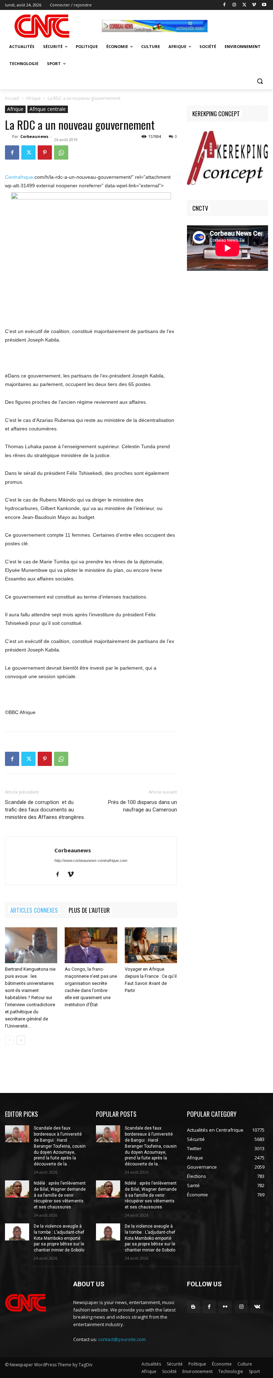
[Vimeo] (254, 5)
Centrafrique (19, 177)
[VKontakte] (257, 1307)
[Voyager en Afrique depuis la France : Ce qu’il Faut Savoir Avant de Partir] (151, 945)
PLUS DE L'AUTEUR (89, 910)
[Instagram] (234, 5)
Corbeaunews (34, 136)
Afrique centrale (48, 109)
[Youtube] (264, 5)
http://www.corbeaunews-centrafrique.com (90, 860)
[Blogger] (193, 1307)
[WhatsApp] (61, 152)
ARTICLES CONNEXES (34, 910)
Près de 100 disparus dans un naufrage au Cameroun (142, 806)
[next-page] (20, 1040)
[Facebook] (224, 5)
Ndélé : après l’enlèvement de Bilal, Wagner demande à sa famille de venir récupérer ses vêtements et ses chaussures (60, 1195)
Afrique (33, 98)
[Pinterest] (45, 152)
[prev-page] (9, 1040)
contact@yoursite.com (122, 1339)
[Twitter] (244, 5)
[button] (259, 81)
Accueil (12, 98)
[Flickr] (225, 1307)
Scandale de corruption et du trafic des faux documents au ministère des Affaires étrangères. (45, 809)
